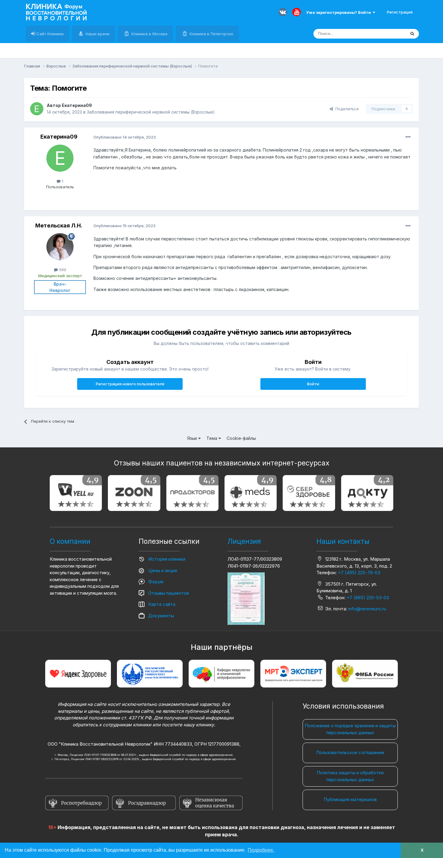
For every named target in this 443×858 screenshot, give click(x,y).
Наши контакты (342, 541)
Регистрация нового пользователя (130, 383)
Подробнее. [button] (261, 850)
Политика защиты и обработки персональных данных (350, 776)
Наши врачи (96, 33)
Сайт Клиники (49, 33)
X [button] (422, 850)
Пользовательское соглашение (350, 752)
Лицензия (244, 541)
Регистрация (400, 12)
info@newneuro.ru (367, 609)
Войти (313, 383)
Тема (212, 438)
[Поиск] (412, 34)
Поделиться (346, 108)
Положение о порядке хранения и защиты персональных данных (350, 729)
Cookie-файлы (241, 438)
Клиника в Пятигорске (210, 33)
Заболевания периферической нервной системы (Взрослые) (151, 111)
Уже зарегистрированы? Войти (339, 12)
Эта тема (389, 33)
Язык (192, 438)
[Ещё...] (408, 137)
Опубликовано (124, 137)
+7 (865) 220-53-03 (368, 597)
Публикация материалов (350, 799)
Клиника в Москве (149, 33)
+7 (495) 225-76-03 (359, 572)
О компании (70, 541)
